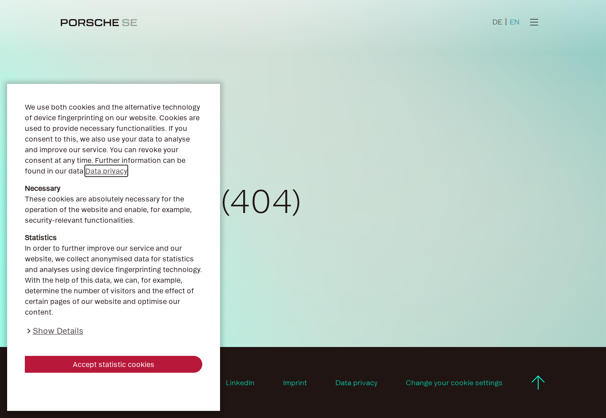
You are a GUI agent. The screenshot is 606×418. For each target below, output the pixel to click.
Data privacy (106, 171)
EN (514, 22)
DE (497, 22)
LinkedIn (240, 382)
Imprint (295, 382)
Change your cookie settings (454, 382)
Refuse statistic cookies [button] (113, 392)
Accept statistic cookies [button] (113, 364)
